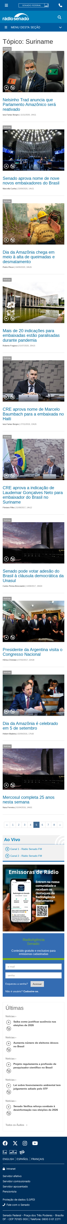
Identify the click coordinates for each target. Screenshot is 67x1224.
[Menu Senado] (6, 5)
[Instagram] (25, 1143)
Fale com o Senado (18, 1204)
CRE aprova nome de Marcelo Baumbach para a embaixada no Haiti (33, 414)
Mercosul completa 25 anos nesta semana (28, 799)
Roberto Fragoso (10, 346)
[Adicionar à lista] (12, 88)
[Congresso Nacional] (13, 1152)
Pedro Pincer (8, 267)
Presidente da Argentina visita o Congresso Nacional (32, 652)
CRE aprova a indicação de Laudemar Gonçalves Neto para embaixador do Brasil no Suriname (33, 494)
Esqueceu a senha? (16, 983)
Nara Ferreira (8, 807)
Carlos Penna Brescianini (13, 586)
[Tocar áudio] (6, 88)
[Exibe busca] (59, 17)
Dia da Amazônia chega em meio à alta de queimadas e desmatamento (29, 257)
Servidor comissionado (16, 1181)
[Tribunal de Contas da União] (21, 1152)
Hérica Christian (10, 660)
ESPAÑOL (22, 1159)
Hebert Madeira (9, 734)
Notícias (7, 49)
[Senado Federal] (34, 5)
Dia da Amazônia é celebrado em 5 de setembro (30, 725)
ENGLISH (8, 1159)
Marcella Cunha (9, 189)
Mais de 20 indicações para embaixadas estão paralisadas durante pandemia (31, 335)
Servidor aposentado (15, 1186)
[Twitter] (15, 1143)
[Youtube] (34, 1143)
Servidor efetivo (12, 1176)
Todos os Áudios (15, 1124)
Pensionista (9, 1191)
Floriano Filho (8, 507)
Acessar (37, 984)
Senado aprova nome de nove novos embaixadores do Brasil (31, 180)
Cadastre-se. (31, 991)
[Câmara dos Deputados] (5, 1152)
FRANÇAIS (37, 1159)
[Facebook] (6, 1143)
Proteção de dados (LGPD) (19, 1199)
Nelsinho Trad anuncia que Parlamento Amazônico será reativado (29, 104)
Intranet (11, 1168)
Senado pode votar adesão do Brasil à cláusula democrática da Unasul (33, 576)
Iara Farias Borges (11, 115)
